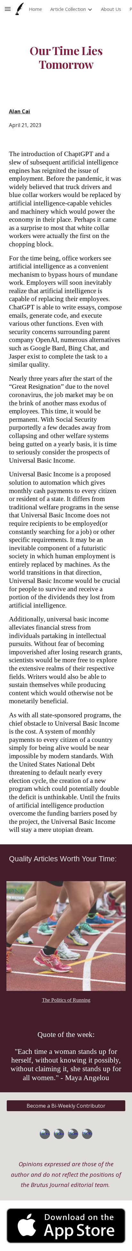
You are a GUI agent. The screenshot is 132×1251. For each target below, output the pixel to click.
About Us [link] (111, 9)
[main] (66, 57)
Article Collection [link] (68, 9)
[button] (7, 9)
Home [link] (35, 9)
